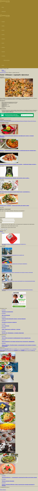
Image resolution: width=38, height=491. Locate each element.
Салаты (3, 34)
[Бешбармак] (9, 463)
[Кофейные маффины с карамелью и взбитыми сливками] (7, 442)
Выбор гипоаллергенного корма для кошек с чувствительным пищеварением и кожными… (17, 289)
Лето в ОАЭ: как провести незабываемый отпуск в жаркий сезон (13, 255)
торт (34, 350)
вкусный (6, 348)
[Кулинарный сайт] (5, 2)
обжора (4, 118)
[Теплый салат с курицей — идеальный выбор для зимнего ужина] (9, 203)
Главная (1, 72)
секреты (26, 350)
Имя (1, 219)
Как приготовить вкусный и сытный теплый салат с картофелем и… (15, 191)
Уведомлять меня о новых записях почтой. (8, 227)
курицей (1, 118)
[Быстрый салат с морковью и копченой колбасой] (7, 473)
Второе (3, 30)
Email (1, 220)
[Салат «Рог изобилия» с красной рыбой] (7, 422)
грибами (10, 348)
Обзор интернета (7, 60)
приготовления (8, 350)
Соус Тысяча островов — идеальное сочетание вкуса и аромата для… (14, 244)
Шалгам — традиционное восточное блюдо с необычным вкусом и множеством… (18, 150)
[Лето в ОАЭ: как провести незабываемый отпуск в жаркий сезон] (7, 254)
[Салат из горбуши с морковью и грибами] (7, 432)
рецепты (19, 350)
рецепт (16, 350)
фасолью (9, 118)
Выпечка (3, 38)
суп (30, 350)
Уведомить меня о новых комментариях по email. (9, 225)
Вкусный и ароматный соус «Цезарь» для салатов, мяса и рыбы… (15, 178)
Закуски (3, 47)
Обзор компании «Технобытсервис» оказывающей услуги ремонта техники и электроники (17, 272)
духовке (15, 348)
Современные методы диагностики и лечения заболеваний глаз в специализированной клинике (18, 281)
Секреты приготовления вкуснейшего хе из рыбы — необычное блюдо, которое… (18, 164)
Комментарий (2, 217)
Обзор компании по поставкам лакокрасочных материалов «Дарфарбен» (14, 263)
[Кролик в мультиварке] (7, 401)
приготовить (3, 350)
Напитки (3, 51)
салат (7, 118)
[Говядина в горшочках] (9, 371)
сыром (32, 350)
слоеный (28, 350)
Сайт (1, 222)
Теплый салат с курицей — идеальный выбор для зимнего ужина (14, 205)
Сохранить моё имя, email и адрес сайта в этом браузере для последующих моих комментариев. (17, 224)
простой (12, 350)
